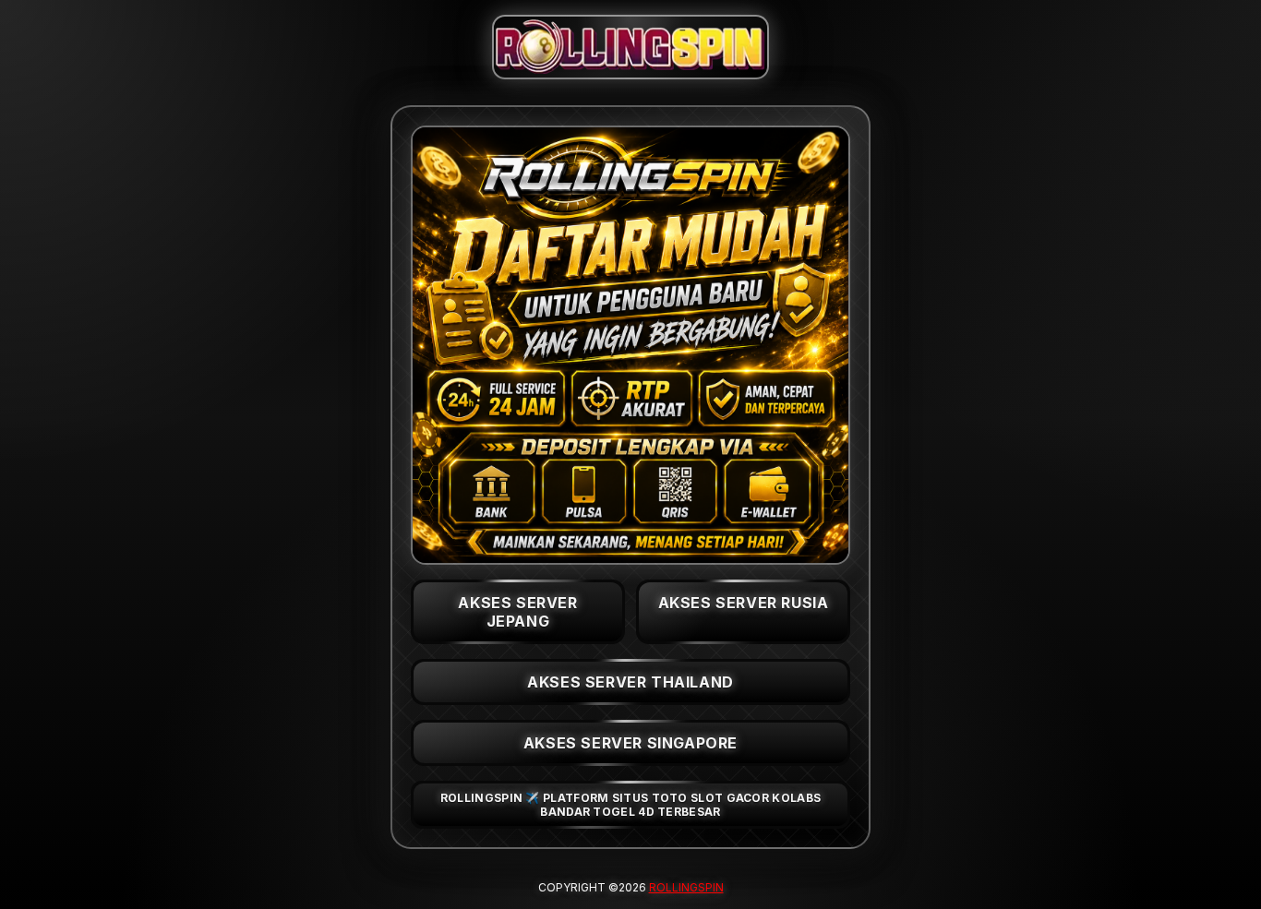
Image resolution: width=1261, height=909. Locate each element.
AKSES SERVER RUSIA (743, 602)
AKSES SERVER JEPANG (517, 611)
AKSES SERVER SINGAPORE (630, 743)
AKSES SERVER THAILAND (630, 682)
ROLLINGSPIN (686, 887)
